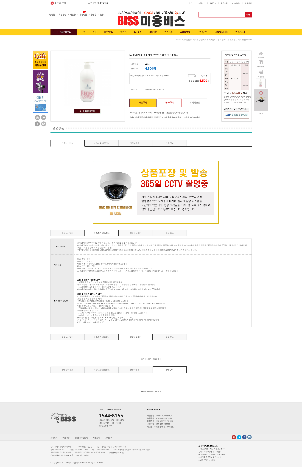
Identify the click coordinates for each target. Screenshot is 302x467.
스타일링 (187, 40)
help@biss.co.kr (64, 455)
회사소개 (53, 438)
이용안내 (96, 438)
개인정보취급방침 (81, 438)
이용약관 (65, 438)
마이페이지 (236, 3)
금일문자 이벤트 (98, 14)
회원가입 (201, 3)
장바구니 (213, 3)
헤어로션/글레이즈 (200, 40)
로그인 (191, 3)
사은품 (73, 14)
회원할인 (62, 14)
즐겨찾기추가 (60, 3)
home (178, 40)
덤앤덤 (52, 14)
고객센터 (248, 3)
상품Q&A (169, 143)
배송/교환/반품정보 (102, 143)
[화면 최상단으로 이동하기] (261, 112)
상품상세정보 (67, 143)
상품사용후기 (135, 143)
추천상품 (83, 14)
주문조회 (224, 3)
